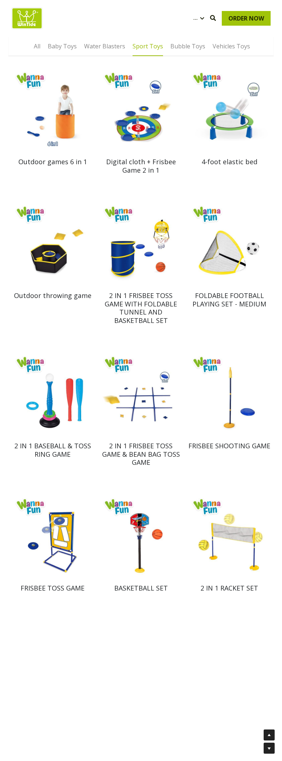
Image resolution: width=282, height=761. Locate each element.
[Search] (213, 18)
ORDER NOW (246, 18)
